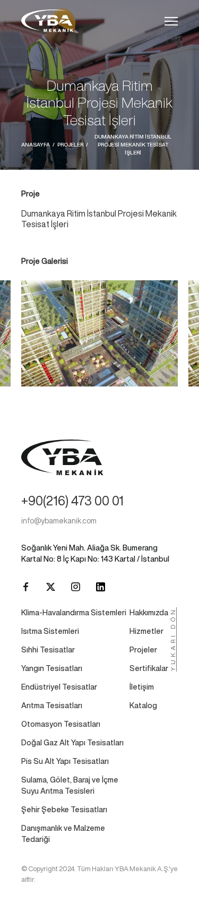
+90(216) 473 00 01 (72, 500)
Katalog (143, 705)
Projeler (70, 144)
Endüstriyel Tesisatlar (59, 687)
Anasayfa (35, 144)
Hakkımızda (148, 612)
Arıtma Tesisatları (51, 705)
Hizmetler (146, 631)
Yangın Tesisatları (51, 668)
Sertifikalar (148, 668)
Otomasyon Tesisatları (60, 724)
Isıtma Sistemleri (50, 631)
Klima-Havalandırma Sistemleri (73, 612)
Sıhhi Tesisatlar (48, 649)
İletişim (141, 687)
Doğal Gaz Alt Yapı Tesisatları (72, 742)
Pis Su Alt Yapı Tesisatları (65, 761)
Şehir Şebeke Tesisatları (64, 809)
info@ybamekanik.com (59, 520)
